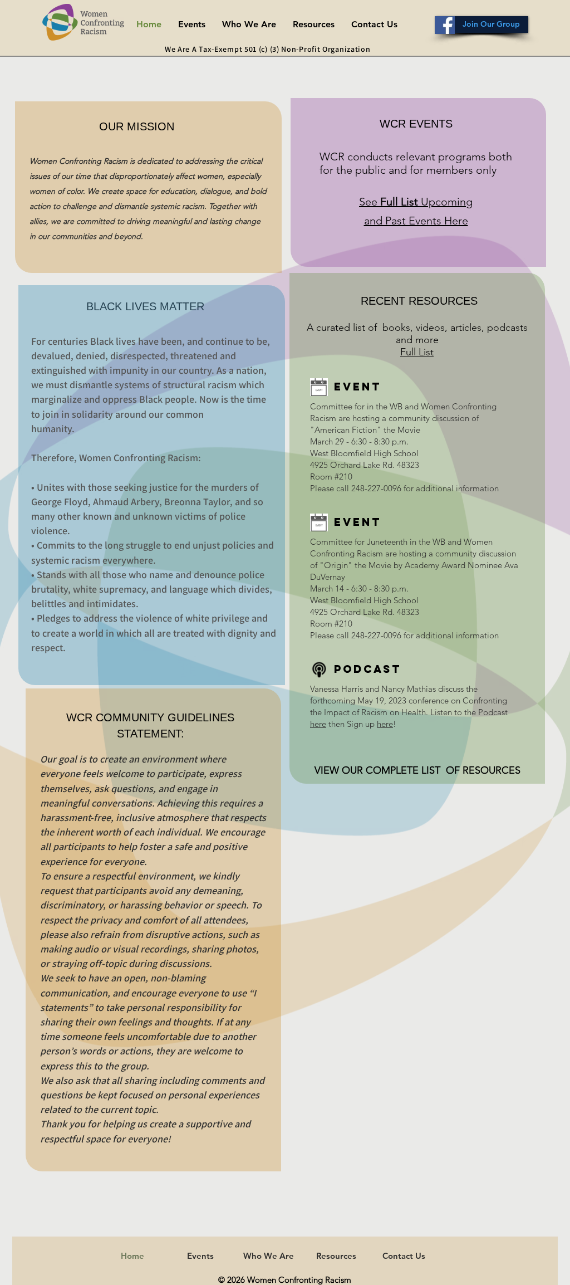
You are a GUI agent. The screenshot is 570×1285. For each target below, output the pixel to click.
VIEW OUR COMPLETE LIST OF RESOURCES (417, 770)
